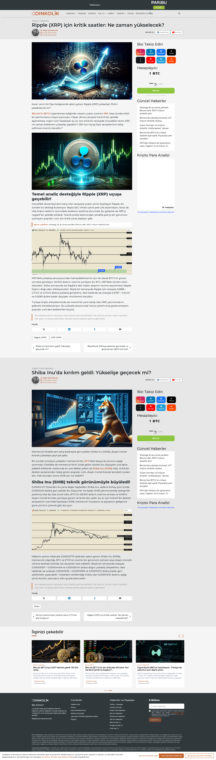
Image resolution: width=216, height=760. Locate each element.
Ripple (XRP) (40, 337)
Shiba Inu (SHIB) (103, 468)
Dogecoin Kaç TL (116, 725)
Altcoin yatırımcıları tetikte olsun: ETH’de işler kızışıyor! (56, 616)
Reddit (171, 61)
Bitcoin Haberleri (116, 713)
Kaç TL (101, 13)
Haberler (70, 13)
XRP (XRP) (56, 337)
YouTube (151, 61)
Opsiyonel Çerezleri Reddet (199, 756)
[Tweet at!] (44, 329)
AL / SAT (159, 7)
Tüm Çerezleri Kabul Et (171, 756)
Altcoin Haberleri (40, 21)
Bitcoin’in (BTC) (41, 113)
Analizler (92, 13)
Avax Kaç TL (114, 728)
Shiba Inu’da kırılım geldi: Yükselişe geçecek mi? (53, 347)
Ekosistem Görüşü (144, 13)
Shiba (37, 606)
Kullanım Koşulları (77, 713)
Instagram (140, 53)
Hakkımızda (75, 704)
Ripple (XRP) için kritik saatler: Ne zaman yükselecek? (107, 616)
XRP (106, 113)
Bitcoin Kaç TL (115, 722)
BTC (87, 461)
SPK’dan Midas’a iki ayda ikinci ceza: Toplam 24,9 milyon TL (155, 144)
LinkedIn (151, 53)
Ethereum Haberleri (117, 716)
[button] (179, 636)
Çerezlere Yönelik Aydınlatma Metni (84, 716)
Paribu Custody (116, 707)
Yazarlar (120, 13)
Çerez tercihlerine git (148, 756)
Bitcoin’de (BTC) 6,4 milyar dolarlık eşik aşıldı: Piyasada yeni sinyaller (156, 135)
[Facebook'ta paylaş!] (95, 329)
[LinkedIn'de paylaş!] (69, 329)
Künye (73, 707)
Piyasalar (82, 13)
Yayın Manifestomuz (78, 710)
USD (160, 84)
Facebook (161, 53)
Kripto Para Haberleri (42, 368)
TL (155, 84)
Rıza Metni (180, 713)
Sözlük (131, 13)
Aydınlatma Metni (177, 712)
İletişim (73, 719)
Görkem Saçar (39, 681)
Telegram (161, 61)
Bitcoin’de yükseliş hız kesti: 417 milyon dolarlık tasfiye (155, 119)
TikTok (171, 53)
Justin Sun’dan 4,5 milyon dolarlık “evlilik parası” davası (154, 126)
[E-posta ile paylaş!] (120, 329)
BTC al (156, 91)
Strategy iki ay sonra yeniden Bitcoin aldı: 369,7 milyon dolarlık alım (71, 224)
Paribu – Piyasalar (116, 704)
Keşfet (111, 13)
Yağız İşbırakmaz (50, 30)
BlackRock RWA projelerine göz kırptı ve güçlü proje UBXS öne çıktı (108, 347)
